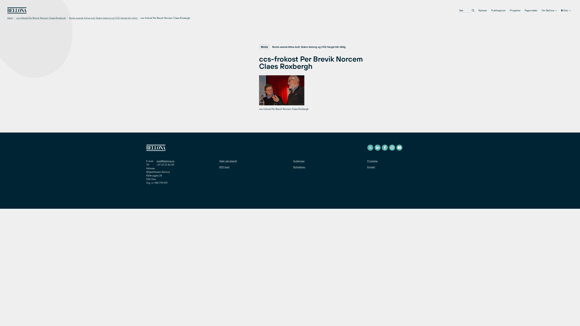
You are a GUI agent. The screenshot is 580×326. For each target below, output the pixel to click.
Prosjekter (515, 10)
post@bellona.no (165, 161)
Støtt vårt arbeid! (228, 161)
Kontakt (371, 167)
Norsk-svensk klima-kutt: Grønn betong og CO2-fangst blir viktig (103, 18)
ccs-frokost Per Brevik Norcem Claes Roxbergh (41, 18)
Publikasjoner (498, 10)
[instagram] (392, 148)
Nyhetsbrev (299, 167)
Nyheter (482, 10)
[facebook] (385, 148)
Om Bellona (548, 10)
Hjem (10, 18)
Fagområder (531, 10)
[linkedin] (378, 148)
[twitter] (370, 148)
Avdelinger (299, 161)
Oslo (566, 10)
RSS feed (224, 167)
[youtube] (399, 148)
